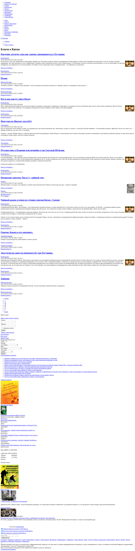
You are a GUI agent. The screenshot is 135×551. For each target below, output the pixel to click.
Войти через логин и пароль (9, 318)
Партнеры (7, 35)
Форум (6, 28)
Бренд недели (5, 489)
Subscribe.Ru (20, 527)
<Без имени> (5, 125)
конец (6, 312)
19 (5, 305)
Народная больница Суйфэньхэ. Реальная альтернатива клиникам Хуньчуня (28, 367)
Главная (6, 41)
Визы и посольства (10, 23)
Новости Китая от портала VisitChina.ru (15, 529)
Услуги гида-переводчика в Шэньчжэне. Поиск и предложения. (24, 376)
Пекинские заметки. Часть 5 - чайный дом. (22, 177)
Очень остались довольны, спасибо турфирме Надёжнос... (19, 440)
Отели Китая (8, 10)
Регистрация (5, 334)
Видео (6, 27)
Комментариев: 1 (6, 117)
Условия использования (8, 549)
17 (5, 302)
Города (6, 9)
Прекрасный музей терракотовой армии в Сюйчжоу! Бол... (19, 425)
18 (5, 303)
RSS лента (4, 336)
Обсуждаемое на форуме (8, 355)
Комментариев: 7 (6, 194)
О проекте (7, 2)
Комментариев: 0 (6, 173)
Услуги (6, 22)
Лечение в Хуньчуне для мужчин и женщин (18, 362)
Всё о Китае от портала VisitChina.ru (14, 533)
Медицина (7, 12)
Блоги (6, 30)
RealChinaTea (5, 58)
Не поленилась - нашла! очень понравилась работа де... (18, 430)
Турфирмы (7, 15)
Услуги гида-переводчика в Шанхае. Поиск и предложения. (23, 370)
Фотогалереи (8, 25)
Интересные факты (7, 405)
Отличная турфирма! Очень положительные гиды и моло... (19, 435)
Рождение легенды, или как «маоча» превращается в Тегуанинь (33, 54)
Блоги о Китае (8, 45)
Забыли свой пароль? (7, 332)
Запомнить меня (8, 328)
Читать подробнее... (7, 68)
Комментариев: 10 (6, 146)
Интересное (8, 7)
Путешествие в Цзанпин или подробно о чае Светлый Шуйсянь (33, 150)
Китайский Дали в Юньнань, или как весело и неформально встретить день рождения (28, 518)
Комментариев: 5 (6, 295)
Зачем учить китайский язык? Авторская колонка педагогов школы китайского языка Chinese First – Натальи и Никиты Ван (43, 365)
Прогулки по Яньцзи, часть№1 (16, 121)
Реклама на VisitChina (11, 32)
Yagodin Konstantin (6, 236)
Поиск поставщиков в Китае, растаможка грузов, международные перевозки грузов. (30, 360)
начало (6, 298)
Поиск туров (5, 338)
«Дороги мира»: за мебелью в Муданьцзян (14, 501)
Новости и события (10, 4)
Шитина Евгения (6, 82)
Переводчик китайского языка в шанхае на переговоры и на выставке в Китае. (29, 375)
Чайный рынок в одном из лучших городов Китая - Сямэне (30, 200)
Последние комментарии (8, 420)
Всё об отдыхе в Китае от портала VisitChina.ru (18, 531)
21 (5, 308)
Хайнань (5, 278)
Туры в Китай (8, 17)
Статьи (6, 5)
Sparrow (3, 181)
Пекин (4, 78)
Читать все (4, 418)
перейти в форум (6, 380)
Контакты (7, 33)
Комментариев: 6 (6, 95)
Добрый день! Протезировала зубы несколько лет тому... (18, 445)
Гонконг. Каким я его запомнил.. (17, 232)
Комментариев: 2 (6, 74)
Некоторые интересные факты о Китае (13, 415)
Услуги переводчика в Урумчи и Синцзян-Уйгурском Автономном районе (27, 368)
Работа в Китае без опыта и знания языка (17, 363)
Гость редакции (5, 507)
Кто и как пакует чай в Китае (15, 99)
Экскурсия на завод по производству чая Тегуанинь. (27, 253)
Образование (8, 14)
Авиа (6, 20)
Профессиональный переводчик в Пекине (17, 373)
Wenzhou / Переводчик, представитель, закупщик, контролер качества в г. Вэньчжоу (30, 358)
